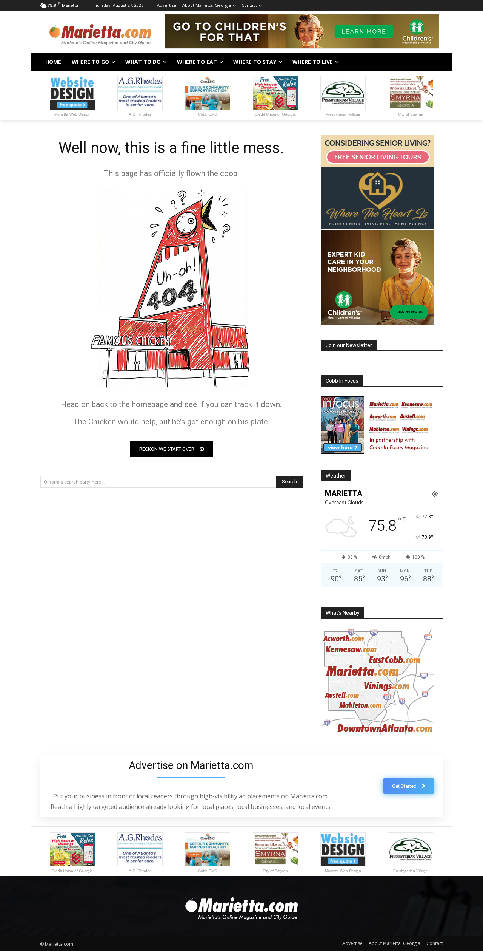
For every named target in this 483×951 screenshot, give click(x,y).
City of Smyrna (410, 114)
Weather (336, 476)
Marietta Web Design (72, 114)
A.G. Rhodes (140, 114)
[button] (434, 62)
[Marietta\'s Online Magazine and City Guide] (100, 32)
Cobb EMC (207, 114)
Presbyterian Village (343, 114)
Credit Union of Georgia (275, 114)
